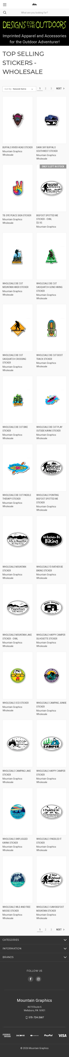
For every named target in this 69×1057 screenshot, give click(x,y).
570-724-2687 (36, 1017)
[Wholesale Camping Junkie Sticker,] (51, 675)
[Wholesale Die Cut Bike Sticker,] (17, 400)
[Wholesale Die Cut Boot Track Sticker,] (51, 328)
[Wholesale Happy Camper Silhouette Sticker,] (51, 607)
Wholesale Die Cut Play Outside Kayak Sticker (49, 429)
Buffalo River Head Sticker (18, 147)
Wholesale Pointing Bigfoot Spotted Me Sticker (47, 499)
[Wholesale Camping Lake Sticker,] (17, 743)
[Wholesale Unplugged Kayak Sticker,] (17, 812)
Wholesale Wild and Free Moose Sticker (16, 908)
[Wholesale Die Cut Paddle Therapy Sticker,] (17, 468)
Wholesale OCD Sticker (16, 702)
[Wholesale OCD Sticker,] (17, 675)
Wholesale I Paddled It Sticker (48, 840)
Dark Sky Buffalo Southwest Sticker (47, 149)
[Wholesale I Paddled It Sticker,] (51, 812)
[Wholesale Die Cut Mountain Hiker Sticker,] (17, 256)
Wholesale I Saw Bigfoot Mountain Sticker (50, 908)
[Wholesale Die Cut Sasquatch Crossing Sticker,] (17, 328)
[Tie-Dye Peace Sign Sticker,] (17, 188)
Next (59, 88)
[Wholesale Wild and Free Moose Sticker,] (17, 880)
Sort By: (8, 89)
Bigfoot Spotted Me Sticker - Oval (47, 217)
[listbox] (23, 89)
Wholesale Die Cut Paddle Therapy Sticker (17, 497)
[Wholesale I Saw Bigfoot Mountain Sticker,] (51, 880)
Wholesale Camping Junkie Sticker (51, 704)
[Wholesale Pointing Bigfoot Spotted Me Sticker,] (51, 468)
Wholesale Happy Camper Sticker (50, 772)
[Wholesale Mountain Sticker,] (17, 539)
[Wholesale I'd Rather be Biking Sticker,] (51, 539)
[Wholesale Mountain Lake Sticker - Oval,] (17, 607)
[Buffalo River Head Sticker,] (17, 120)
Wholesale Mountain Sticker (14, 568)
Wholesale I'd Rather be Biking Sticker (49, 568)
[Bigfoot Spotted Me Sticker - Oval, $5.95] (51, 188)
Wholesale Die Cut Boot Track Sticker (49, 357)
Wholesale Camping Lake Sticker (17, 772)
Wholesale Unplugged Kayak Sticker (15, 840)
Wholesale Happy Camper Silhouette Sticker (50, 636)
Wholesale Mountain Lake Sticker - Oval (17, 636)
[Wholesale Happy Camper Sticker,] (51, 743)
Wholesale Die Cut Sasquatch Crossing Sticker (14, 359)
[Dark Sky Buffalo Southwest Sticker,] (51, 120)
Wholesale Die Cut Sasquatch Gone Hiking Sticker (49, 287)
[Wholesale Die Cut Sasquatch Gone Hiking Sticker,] (51, 256)
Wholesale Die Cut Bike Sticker (15, 429)
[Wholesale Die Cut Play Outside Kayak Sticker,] (51, 400)
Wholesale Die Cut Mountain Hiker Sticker (15, 285)
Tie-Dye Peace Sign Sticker (17, 215)
